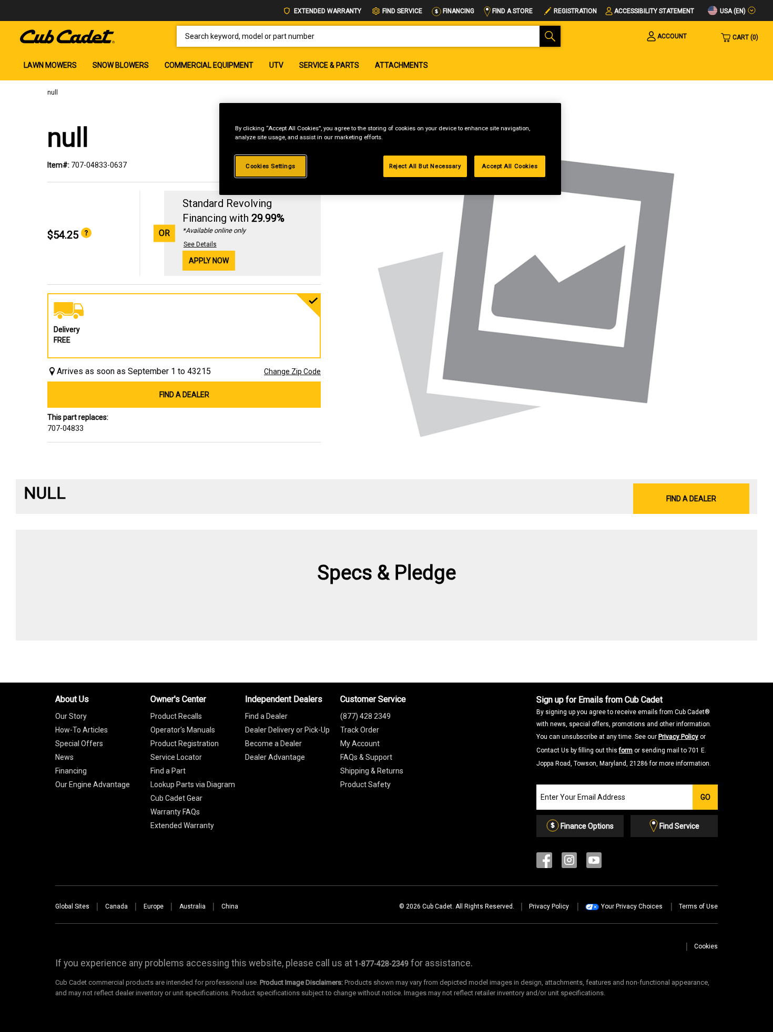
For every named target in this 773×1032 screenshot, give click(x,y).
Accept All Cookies (509, 166)
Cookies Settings (271, 166)
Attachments (401, 65)
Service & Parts (329, 65)
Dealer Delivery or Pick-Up (287, 730)
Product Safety (365, 784)
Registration (575, 11)
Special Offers (79, 743)
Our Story (71, 716)
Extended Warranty (326, 11)
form (626, 750)
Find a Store (512, 11)
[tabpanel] (528, 290)
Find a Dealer (184, 394)
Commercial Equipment (209, 65)
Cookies (706, 946)
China (229, 906)
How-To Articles (81, 730)
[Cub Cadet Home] (67, 36)
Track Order (359, 730)
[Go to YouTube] (594, 862)
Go (705, 797)
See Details (200, 244)
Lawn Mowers (50, 65)
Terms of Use (698, 906)
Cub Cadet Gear (176, 798)
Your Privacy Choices (632, 906)
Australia (192, 906)
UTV (276, 65)
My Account (360, 743)
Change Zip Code (292, 371)
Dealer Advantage (275, 757)
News (64, 757)
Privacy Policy (678, 736)
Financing (457, 11)
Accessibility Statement (654, 11)
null (52, 92)
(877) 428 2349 (365, 716)
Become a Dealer (273, 743)
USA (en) (732, 11)
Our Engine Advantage (92, 784)
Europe (154, 906)
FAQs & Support (366, 757)
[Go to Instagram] (569, 862)
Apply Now (209, 260)
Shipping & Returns (371, 771)
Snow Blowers (121, 65)
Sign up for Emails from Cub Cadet (623, 731)
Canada (116, 906)
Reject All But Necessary (425, 166)
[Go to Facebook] (544, 862)
